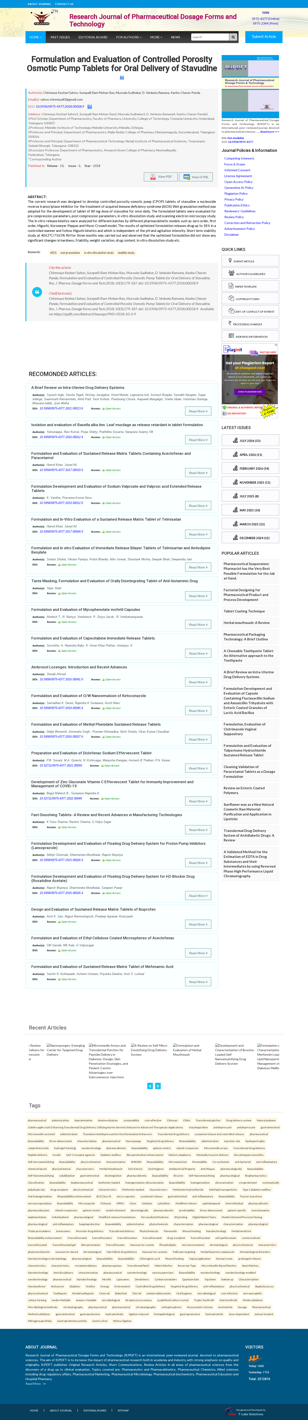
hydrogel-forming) (65, 1148)
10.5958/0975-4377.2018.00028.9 (60, 106)
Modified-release (186, 1203)
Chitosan (172, 1120)
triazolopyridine (198, 1127)
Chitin (186, 1120)
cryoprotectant (248, 1182)
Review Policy (234, 217)
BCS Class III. (104, 1196)
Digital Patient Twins (204, 1217)
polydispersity (36, 1189)
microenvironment (193, 1244)
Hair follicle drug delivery (122, 1251)
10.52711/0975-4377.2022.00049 (61, 798)
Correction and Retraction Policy (247, 223)
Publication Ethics (237, 205)
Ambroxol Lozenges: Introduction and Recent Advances (79, 667)
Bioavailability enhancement (74, 1196)
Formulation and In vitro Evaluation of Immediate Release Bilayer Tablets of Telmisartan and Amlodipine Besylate (120, 550)
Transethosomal (77, 1237)
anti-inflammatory (266, 1161)
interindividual (234, 1203)
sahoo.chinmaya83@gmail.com (61, 99)
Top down (210, 1279)
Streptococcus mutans (138, 1300)
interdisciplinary (63, 1272)
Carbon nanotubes (166, 1279)
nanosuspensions (163, 1272)
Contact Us (64, 4)
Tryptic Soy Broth (204, 1300)
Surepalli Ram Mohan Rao (97, 93)
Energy (105, 1286)
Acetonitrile (225, 1307)
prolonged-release (249, 1258)
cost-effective (153, 1120)
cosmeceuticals (251, 1237)
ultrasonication (224, 1182)
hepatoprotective (89, 1224)
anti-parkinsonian (225, 1237)
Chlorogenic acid (150, 1258)
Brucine (178, 1175)
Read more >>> (269, 131)
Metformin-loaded (133, 1189)
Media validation (253, 1300)
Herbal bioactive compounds (217, 1251)
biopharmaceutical (82, 1182)
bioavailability (36, 1141)
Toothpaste (60, 1293)
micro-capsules (126, 1196)
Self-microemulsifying (41, 1161)
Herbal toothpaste (83, 1293)
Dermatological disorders (255, 1251)
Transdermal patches (208, 1120)
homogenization (200, 1182)
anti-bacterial (243, 1161)
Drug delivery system (238, 1120)
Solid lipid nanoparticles (223, 1189)
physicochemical (91, 1161)
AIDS (53, 252)
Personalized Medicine (155, 1217)
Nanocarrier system (142, 1244)
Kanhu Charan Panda (185, 93)
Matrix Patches (163, 1265)
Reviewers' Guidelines (240, 211)
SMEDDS (136, 1161)
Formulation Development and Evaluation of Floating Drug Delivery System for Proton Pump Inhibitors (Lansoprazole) (118, 845)
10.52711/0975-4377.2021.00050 (61, 765)
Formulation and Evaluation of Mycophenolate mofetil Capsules (85, 609)
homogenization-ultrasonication (144, 1182)
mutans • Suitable (86, 1300)
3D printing (180, 1217)
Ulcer (133, 1203)
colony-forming (37, 1300)
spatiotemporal (211, 1203)
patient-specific (237, 1210)
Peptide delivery (37, 1154)
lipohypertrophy (255, 1141)
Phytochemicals (149, 1231)
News (175, 37)
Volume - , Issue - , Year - (73, 166)
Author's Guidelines (249, 274)
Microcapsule (86, 1203)
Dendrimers (142, 1279)
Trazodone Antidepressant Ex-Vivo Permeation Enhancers (117, 1134)
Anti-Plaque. (208, 1168)
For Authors (128, 37)
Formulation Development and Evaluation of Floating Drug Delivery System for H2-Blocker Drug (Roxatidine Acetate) (113, 878)
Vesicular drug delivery (89, 1231)
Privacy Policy (234, 199)
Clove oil (104, 1293)
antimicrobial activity (159, 1293)
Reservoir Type (187, 1265)
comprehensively (38, 1148)
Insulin (57, 1154)
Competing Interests (239, 158)
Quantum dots (190, 1279)
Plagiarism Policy (236, 193)
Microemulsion (178, 1161)
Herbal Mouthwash (110, 1168)
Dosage (242, 1307)
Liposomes (123, 1279)
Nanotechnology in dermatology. (47, 1258)
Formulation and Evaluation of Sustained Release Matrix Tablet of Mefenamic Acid (102, 966)
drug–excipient (176, 1237)
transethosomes (102, 1237)
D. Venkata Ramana (155, 93)
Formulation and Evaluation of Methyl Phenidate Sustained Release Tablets (96, 724)
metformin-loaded (109, 1182)
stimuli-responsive (187, 1148)
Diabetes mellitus (111, 1154)
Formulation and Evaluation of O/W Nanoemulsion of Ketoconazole (88, 695)
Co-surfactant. (221, 1161)
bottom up (227, 1279)
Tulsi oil (136, 1293)
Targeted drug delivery (160, 1141)
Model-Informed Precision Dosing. (242, 1217)
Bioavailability (155, 1161)
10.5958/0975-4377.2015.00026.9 (61, 860)
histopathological (164, 1314)
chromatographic (146, 1307)
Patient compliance (180, 1154)
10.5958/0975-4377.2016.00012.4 (61, 437)
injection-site (232, 1141)
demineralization (108, 1120)
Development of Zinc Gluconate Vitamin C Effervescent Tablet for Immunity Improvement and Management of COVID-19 (112, 784)
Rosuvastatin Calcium (200, 1307)
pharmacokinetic (116, 1148)
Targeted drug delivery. (184, 1286)
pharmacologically (231, 1168)
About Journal (39, 4)
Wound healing (191, 1231)
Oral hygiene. (184, 1293)
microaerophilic (252, 1293)
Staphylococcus (264, 1286)
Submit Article (264, 36)
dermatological (219, 1244)
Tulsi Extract (135, 1168)
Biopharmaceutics (256, 1175)
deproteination (83, 1120)
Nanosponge (133, 1141)
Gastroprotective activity (72, 1320)
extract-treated (264, 1314)
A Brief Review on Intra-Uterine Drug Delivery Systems (77, 387)
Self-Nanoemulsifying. (202, 1175)
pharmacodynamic (39, 1210)
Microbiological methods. (43, 1307)
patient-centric (162, 1148)
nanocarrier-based (66, 1251)
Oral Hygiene (156, 1168)
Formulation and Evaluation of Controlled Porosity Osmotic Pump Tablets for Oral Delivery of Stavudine (122, 64)
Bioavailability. (187, 1141)
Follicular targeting (184, 1251)
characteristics (85, 1168)
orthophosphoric (171, 1307)
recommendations (86, 1265)
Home (35, 37)
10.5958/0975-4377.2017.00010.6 (61, 470)
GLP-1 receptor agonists (80, 1154)
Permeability (199, 1161)
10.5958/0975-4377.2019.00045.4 (61, 708)
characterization (87, 1141)
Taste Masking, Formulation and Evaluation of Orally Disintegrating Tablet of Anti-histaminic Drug (114, 581)
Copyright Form (246, 299)
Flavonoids (170, 1231)
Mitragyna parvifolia (40, 1320)
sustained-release (151, 1196)
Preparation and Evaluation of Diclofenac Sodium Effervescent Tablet (91, 753)
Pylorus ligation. (122, 1320)
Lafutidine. (164, 1203)
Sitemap (123, 1410)
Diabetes (75, 1286)
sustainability (131, 1120)
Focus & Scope (234, 164)
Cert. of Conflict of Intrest (254, 311)
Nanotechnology (216, 1231)
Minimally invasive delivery (212, 1154)
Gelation (147, 1203)
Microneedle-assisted (41, 1134)
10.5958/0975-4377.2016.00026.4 (61, 893)
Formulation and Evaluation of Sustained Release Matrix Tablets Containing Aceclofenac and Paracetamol (111, 455)
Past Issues (60, 37)
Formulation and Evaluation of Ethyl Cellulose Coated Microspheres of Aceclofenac (102, 938)
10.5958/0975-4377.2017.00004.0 (61, 531)
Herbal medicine (241, 1231)
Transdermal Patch (138, 1265)
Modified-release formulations (117, 1217)
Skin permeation (90, 1244)
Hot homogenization (40, 1196)
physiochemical (61, 1168)
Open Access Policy (238, 182)
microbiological (207, 1293)
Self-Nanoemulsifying (41, 1175)
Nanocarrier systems (155, 1251)
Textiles (90, 1286)
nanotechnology (91, 1148)
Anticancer (57, 1286)
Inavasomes (63, 1231)
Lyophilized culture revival (172, 1300)
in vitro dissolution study (99, 252)
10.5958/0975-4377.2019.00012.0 (61, 503)
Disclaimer (231, 234)
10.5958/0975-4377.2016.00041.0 (61, 679)
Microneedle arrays (216, 1148)
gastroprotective (90, 1314)
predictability (187, 1210)
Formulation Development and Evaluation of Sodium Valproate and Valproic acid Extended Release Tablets (116, 488)
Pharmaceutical (261, 1307)
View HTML (200, 177)
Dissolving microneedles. (249, 1154)
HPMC (120, 1203)
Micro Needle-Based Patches (219, 1265)
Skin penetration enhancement (144, 1154)
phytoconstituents (39, 1251)
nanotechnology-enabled (240, 1272)
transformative (260, 1210)
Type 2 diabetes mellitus (257, 1189)
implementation (37, 1217)
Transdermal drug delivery (173, 1134)
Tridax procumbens (39, 1231)
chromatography (73, 1307)
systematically (270, 1182)
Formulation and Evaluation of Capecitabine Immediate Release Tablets (93, 638)
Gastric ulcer (100, 1320)
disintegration (113, 1175)
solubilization (67, 1175)
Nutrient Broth (228, 1300)
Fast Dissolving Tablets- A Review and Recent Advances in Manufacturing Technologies (106, 815)
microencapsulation (40, 1203)
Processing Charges (246, 324)
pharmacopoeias (112, 1265)
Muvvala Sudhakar (128, 93)
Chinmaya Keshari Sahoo (60, 93)
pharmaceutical (37, 1120)
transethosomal (152, 1237)
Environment (122, 1286)
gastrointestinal (270, 1127)
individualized (60, 1217)
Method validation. (39, 1314)
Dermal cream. (224, 1258)
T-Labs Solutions (250, 1414)
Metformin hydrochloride (188, 1189)
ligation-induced (139, 1314)
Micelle (106, 1279)
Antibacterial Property (182, 1168)
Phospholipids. (168, 1244)
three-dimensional (60, 1141)
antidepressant (222, 1127)
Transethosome (115, 1244)
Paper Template (245, 286)
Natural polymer (266, 1120)
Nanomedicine (37, 1286)
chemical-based (37, 1168)
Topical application (200, 1258)
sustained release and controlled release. (219, 1134)
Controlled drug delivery (150, 1286)
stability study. (126, 252)
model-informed (115, 1210)
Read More (197, 411)
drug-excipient (59, 1189)
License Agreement (238, 176)
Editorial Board (93, 37)
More (155, 37)
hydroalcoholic (115, 1314)
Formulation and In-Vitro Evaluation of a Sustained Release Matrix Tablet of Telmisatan (106, 519)
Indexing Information (251, 336)
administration (60, 1120)
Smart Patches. (250, 1265)
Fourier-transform (251, 1196)
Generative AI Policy (238, 187)
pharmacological (230, 1175)
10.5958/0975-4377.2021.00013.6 (61, 408)
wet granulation (70, 252)
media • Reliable (61, 1300)
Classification (36, 1182)
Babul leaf (121, 1293)
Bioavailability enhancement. (45, 1237)
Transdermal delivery (121, 1231)
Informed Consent (237, 170)
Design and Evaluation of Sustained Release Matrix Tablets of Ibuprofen (93, 909)
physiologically (139, 1210)
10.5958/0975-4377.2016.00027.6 (61, 736)
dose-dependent (239, 1314)
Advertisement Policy (239, 229)
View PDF (164, 176)
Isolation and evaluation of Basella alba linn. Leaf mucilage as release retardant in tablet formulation (117, 425)
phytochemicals (158, 1224)
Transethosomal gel (64, 1244)
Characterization (249, 1279)
